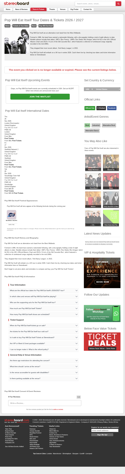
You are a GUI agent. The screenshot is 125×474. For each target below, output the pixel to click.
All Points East (35, 446)
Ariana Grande (35, 431)
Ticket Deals (53, 438)
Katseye (33, 429)
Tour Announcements (56, 440)
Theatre (52, 9)
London (49, 453)
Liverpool (89, 453)
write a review (58, 409)
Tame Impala (9, 435)
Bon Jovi (33, 438)
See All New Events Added (14, 446)
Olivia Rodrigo (34, 444)
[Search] (118, 3)
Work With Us (54, 431)
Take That (8, 429)
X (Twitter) (101, 108)
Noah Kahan (9, 431)
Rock (34, 26)
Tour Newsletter (54, 446)
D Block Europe (10, 433)
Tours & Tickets (38, 9)
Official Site (89, 108)
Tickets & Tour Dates (21, 26)
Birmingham (67, 453)
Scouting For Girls (11, 438)
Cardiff (82, 453)
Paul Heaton (9, 440)
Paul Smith (33, 442)
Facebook (111, 108)
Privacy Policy (103, 422)
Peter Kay (8, 437)
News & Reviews (21, 9)
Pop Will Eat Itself (46, 26)
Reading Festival (35, 433)
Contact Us (87, 9)
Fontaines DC (10, 442)
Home (8, 9)
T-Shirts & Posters (55, 444)
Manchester (57, 453)
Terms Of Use (113, 422)
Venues (62, 9)
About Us (52, 429)
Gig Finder (74, 9)
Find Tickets (9, 138)
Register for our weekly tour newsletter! (105, 427)
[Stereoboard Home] (16, 5)
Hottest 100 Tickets (36, 448)
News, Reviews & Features (58, 435)
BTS (31, 435)
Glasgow (75, 453)
